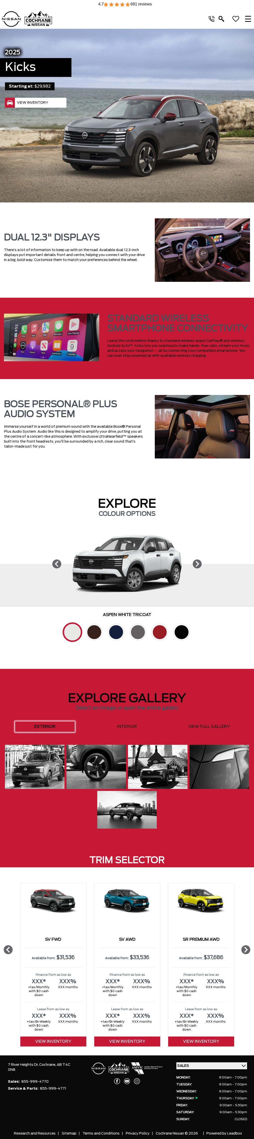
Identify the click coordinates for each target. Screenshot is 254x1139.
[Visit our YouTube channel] (127, 1081)
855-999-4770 (35, 1081)
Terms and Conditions (101, 1133)
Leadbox (234, 1133)
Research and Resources (35, 1133)
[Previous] (56, 563)
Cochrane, (48, 1065)
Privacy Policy (138, 1133)
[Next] (197, 563)
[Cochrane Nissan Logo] (27, 19)
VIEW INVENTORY (53, 1041)
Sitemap (69, 1133)
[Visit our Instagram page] (137, 1081)
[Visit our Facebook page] (117, 1081)
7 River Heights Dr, (23, 1065)
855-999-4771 (53, 1088)
